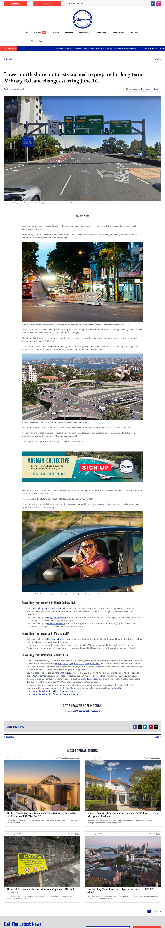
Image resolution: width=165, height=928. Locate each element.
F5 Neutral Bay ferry (56, 623)
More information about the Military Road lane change (51, 691)
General (72, 758)
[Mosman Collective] (82, 10)
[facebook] (153, 3)
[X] (140, 726)
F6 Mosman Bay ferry (56, 639)
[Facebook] (134, 726)
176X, (76, 663)
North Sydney (65, 758)
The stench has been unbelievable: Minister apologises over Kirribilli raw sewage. (40, 890)
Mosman (153, 758)
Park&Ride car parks (93, 678)
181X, (92, 663)
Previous (10, 59)
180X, (87, 663)
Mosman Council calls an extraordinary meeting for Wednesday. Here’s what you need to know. (119, 48)
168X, (65, 663)
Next (157, 59)
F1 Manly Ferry (37, 675)
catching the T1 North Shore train (51, 608)
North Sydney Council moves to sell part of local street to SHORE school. (120, 890)
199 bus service (66, 672)
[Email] (156, 726)
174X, (71, 663)
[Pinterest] (150, 726)
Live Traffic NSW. (113, 688)
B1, (56, 663)
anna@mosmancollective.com (85, 710)
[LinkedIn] (145, 726)
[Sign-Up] (82, 452)
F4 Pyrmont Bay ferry (56, 617)
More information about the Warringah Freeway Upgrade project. (56, 694)
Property (77, 758)
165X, (60, 663)
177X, (81, 663)
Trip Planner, (72, 688)
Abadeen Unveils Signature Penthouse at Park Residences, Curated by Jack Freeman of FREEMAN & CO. (41, 815)
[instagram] (158, 3)
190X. (97, 663)
